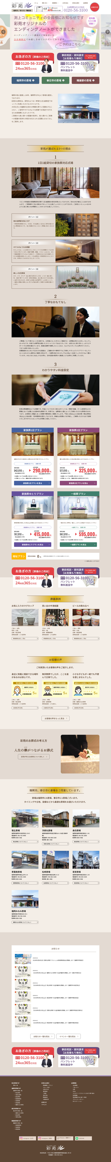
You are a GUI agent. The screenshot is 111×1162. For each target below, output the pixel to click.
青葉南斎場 (18, 1099)
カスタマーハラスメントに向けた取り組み (83, 1093)
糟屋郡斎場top (16, 1121)
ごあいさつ (75, 1087)
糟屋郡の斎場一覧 (17, 1123)
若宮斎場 (17, 1103)
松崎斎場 (17, 1101)
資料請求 (45, 1091)
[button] (55, 31)
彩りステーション (77, 1101)
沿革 (74, 1089)
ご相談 (44, 1093)
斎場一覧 (15, 1085)
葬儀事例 (45, 1097)
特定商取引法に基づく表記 (79, 1097)
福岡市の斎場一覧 (17, 1090)
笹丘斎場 (17, 1093)
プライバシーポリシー (78, 1099)
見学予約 (45, 1095)
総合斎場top (15, 1083)
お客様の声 (46, 1099)
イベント (44, 1105)
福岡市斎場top (16, 1088)
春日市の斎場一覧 (17, 1111)
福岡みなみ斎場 (19, 1105)
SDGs (74, 1091)
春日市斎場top (16, 1109)
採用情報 (75, 1095)
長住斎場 (17, 1097)
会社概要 (75, 1085)
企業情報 (73, 1083)
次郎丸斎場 (18, 1095)
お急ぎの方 (94, 7)
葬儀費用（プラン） (48, 1085)
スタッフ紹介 (46, 1087)
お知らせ (44, 1102)
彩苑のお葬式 (45, 1083)
